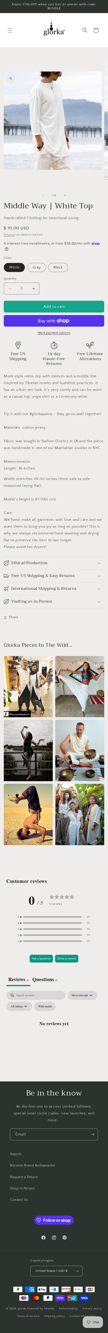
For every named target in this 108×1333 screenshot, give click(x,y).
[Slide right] (65, 195)
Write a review (66, 958)
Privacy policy (92, 1308)
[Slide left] (42, 195)
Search (16, 1154)
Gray (37, 267)
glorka (22, 1308)
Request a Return (24, 1177)
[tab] (44, 980)
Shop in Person (22, 1188)
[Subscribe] (92, 1134)
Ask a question (41, 958)
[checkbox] (45, 1006)
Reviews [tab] (18, 979)
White (14, 267)
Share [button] (13, 617)
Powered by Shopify (41, 1308)
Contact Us (19, 1200)
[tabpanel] (54, 1034)
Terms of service (28, 1316)
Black (58, 267)
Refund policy (68, 1308)
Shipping (9, 234)
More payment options (54, 332)
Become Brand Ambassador (33, 1166)
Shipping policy (54, 1316)
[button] (10, 30)
